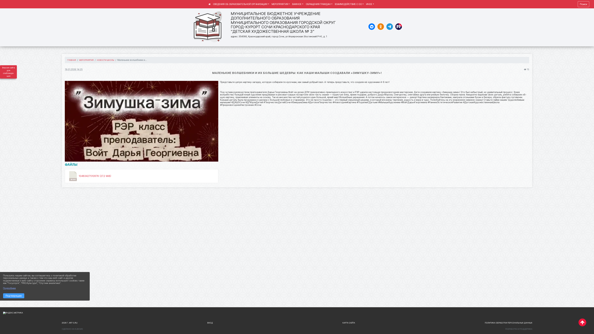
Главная (71, 60)
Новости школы (105, 60)
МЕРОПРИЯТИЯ (280, 4)
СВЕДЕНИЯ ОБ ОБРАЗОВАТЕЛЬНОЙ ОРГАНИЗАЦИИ (240, 4)
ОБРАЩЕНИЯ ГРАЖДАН (318, 4)
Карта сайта (348, 323)
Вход (210, 323)
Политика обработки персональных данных (508, 323)
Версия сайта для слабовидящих (8, 71)
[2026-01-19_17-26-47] (141, 121)
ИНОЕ (369, 4)
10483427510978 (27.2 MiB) (94, 176)
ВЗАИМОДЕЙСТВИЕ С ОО (348, 4)
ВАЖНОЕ (296, 4)
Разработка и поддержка (518, 329)
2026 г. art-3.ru (69, 323)
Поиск (583, 4)
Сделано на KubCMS (72, 329)
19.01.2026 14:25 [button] (74, 69)
